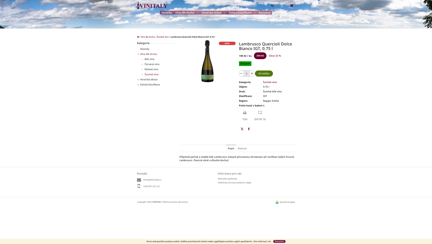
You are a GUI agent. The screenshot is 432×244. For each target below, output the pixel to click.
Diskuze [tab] (242, 148)
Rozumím (279, 241)
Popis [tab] (231, 148)
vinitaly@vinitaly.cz (152, 179)
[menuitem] (167, 13)
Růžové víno (151, 69)
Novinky (144, 48)
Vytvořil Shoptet (287, 202)
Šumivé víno (151, 74)
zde (269, 241)
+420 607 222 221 (151, 186)
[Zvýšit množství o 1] (252, 73)
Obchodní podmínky (227, 178)
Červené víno (151, 64)
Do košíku (264, 73)
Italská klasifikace (150, 84)
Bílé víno (149, 59)
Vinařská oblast (149, 79)
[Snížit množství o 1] (241, 73)
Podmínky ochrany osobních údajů (234, 182)
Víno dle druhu (148, 54)
